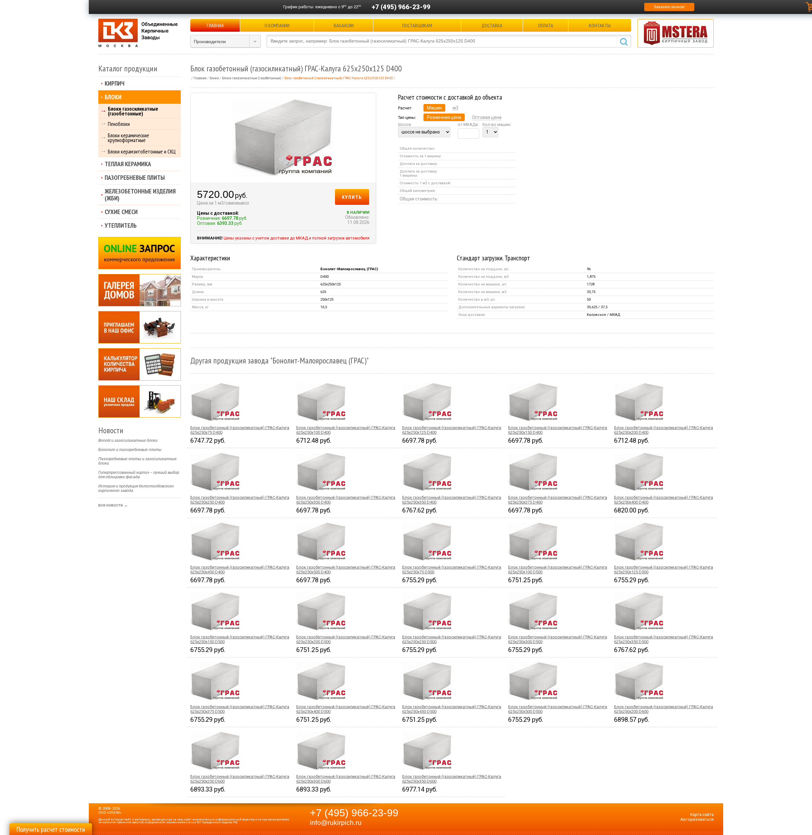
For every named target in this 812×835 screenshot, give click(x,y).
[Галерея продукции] (139, 290)
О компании (277, 25)
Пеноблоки (119, 123)
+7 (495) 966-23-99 (401, 7)
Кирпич (114, 83)
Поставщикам (417, 25)
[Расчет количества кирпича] (139, 364)
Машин (434, 107)
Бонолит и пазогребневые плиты (129, 449)
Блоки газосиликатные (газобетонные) (133, 111)
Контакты (600, 25)
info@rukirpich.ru (336, 822)
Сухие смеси (121, 212)
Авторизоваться (697, 819)
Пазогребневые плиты (135, 177)
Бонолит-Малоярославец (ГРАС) (349, 269)
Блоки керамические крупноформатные (128, 138)
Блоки (113, 97)
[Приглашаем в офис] (139, 327)
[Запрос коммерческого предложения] (139, 253)
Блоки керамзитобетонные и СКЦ (142, 151)
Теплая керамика (128, 164)
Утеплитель (121, 225)
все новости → (113, 505)
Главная (215, 25)
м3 (455, 107)
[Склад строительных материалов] (139, 401)
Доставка (491, 25)
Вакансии (344, 25)
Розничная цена (444, 117)
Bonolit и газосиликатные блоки (128, 440)
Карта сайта (702, 814)
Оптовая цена (486, 117)
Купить (352, 197)
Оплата (545, 25)
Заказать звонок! (669, 7)
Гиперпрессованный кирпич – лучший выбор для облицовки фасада (138, 474)
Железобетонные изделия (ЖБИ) (140, 194)
